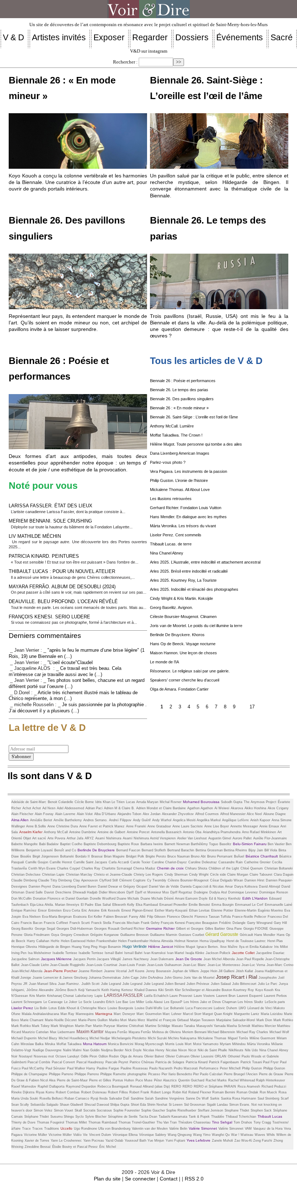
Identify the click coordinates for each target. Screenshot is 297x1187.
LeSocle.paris (275, 1002)
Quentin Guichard (191, 1080)
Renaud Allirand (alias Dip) (150, 1086)
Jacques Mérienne (56, 959)
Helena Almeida (161, 941)
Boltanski (67, 856)
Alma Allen (20, 820)
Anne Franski (136, 826)
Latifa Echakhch (157, 996)
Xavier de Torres (37, 1140)
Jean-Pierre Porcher (60, 971)
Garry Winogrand (259, 923)
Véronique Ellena (125, 1135)
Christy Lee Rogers (148, 874)
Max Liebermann (62, 1032)
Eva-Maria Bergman (57, 916)
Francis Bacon (31, 923)
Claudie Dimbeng (24, 880)
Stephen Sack (261, 1110)
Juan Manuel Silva (43, 984)
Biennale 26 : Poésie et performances (183, 380)
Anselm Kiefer (30, 832)
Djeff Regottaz (181, 892)
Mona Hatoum (94, 1044)
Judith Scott (90, 984)
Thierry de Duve (23, 1122)
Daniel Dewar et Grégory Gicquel (122, 886)
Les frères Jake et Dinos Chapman (211, 1002)
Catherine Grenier (257, 862)
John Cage (131, 977)
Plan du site (107, 1179)
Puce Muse (143, 1080)
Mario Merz (136, 1020)
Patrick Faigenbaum (224, 1062)
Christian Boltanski (278, 868)
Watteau (246, 1135)
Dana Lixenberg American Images (179, 453)
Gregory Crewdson (74, 935)
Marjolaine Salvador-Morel (235, 1020)
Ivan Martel (175, 953)
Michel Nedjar (99, 1038)
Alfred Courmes (207, 814)
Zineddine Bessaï (38, 1147)
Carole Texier (140, 862)
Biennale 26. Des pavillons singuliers (182, 399)
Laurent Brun (225, 996)
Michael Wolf (279, 1032)
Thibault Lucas (270, 1116)
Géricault (247, 935)
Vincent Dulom (100, 1135)
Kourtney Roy (243, 990)
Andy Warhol (161, 820)
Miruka (50, 1044)
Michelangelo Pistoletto (129, 1038)
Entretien (55, 910)
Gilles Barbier (215, 928)
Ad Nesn (48, 808)
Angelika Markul (209, 820)
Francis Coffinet (56, 923)
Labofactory (84, 996)
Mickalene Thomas (212, 1038)
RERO (176, 1086)
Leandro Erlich (103, 1002)
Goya (55, 935)
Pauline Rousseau (134, 1068)
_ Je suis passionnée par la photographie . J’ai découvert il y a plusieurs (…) (78, 707)
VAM (248, 1128)
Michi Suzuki (158, 1038)
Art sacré (39, 838)
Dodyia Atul (218, 892)
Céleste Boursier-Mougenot (188, 880)
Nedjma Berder (112, 1050)
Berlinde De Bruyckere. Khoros (177, 635)
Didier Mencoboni (112, 892)
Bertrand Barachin (180, 850)
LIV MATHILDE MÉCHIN (35, 536)
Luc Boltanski (174, 1008)
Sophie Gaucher (153, 1110)
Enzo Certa (71, 910)
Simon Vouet (63, 1110)
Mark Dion (264, 1020)
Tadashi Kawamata (173, 1116)
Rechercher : (125, 62)
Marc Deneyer (124, 1014)
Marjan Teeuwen (202, 1020)
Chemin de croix (170, 868)
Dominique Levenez (243, 892)
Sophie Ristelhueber (181, 1110)
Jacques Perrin (85, 959)
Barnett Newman (177, 844)
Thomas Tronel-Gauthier (136, 1122)
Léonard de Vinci (260, 1008)
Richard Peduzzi (274, 1086)
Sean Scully (20, 1104)
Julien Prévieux (198, 984)
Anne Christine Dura (62, 826)
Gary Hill (280, 923)
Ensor (42, 910)
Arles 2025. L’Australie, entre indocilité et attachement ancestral (205, 562)
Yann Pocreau (93, 1140)
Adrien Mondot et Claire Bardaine (161, 808)
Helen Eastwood (74, 941)
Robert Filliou (118, 1092)
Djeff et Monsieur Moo (152, 892)
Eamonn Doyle (196, 898)
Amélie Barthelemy (68, 820)
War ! (235, 1135)
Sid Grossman (194, 1104)
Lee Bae (122, 1002)
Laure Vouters (204, 996)
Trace (26, 1128)
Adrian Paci (94, 808)
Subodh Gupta (231, 802)
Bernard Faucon (128, 850)
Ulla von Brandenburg (114, 1128)
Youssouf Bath (136, 1140)
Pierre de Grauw (271, 1074)
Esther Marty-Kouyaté (171, 910)
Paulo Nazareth (160, 1068)
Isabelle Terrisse (65, 953)
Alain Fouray (44, 814)
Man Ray (67, 1014)
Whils (271, 1135)
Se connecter (140, 1179)
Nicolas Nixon (176, 1050)
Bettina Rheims (235, 850)
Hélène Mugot (184, 947)
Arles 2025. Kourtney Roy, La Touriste (183, 580)
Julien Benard (175, 984)
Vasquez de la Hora (268, 1128)
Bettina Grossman (210, 850)
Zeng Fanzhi (262, 1140)
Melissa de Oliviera (166, 1032)
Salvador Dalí (119, 1098)
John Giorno (174, 977)
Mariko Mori (118, 1020)
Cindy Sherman (176, 874)
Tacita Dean (148, 1116)
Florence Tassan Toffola (212, 916)
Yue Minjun (155, 1140)
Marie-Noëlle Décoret (61, 1020)
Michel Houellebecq (73, 1038)
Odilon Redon (109, 1056)
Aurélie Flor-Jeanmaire (270, 838)
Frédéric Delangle (232, 923)
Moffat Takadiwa (69, 1044)
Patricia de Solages (169, 1062)
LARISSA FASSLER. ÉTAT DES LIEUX (50, 505)
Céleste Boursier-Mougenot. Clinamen (183, 616)
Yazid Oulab (114, 1140)
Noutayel (25, 1056)
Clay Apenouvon (85, 880)
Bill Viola (270, 850)
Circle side (218, 874)
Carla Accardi (119, 862)
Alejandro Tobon (129, 814)
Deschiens (63, 892)
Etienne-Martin (245, 910)
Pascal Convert (63, 1062)
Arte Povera (56, 838)
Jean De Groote (188, 959)
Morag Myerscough (149, 1044)
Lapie (99, 996)
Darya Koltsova (246, 886)
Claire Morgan (237, 874)
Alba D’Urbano (105, 814)
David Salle (34, 892)
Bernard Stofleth (154, 850)
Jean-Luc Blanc (194, 965)
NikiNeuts (236, 1050)
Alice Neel (254, 814)
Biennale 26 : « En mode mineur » (179, 408)
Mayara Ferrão (116, 1032)
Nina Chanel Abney (166, 553)
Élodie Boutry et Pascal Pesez (75, 1147)
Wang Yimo (201, 1135)
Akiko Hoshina (255, 808)
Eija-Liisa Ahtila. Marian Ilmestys (54, 904)
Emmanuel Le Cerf (249, 904)
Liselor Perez (22, 1008)
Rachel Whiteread (242, 1080)
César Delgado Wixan (226, 880)
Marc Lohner (172, 1014)
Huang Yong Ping (84, 947)
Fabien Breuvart (115, 916)
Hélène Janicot (161, 947)
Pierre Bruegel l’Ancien (241, 1074)
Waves (260, 1135)
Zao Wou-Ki (243, 1140)
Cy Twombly (156, 880)
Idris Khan (103, 802)
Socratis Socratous (97, 1110)
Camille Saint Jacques (90, 862)
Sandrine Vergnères (169, 1098)
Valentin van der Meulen (150, 1128)
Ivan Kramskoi (155, 953)
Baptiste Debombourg (100, 844)
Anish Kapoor (260, 820)
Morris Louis (175, 1044)
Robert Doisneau (93, 1092)
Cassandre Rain (230, 862)
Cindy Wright (199, 874)
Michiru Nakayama (182, 1038)
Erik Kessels (110, 910)
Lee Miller (137, 1002)
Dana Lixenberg (65, 886)
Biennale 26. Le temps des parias (179, 390)
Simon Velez (43, 1110)
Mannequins (85, 1014)
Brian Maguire (114, 856)
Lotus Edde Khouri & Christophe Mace (77, 1008)
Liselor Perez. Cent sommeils (175, 535)
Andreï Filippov (120, 820)
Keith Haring (110, 990)
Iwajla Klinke (194, 953)
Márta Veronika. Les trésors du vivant (183, 526)
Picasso (154, 1074)
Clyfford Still (108, 880)
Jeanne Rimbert (91, 971)
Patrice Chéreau (142, 1062)
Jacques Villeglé (109, 959)
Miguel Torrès (238, 1038)
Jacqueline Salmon (25, 959)
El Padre (87, 904)
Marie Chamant (31, 1020)
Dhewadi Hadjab (85, 892)
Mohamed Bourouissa (201, 802)
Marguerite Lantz (246, 1014)
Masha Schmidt (238, 1026)
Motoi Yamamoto (205, 1044)
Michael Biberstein (221, 1032)
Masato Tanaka (183, 1026)
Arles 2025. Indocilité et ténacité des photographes (194, 589)
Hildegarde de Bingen (54, 947)
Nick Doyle (133, 1050)
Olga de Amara (131, 1056)
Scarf (285, 1098)
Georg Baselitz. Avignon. (171, 607)
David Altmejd (269, 886)
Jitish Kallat (244, 971)
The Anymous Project (260, 802)
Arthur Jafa (75, 838)
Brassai (97, 856)
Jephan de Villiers (185, 971)
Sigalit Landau (217, 1104)
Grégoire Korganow (104, 935)
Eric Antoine (90, 910)
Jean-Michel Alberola (26, 971)
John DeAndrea (151, 977)
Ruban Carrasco (76, 1098)
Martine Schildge (157, 1026)
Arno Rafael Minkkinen (259, 832)
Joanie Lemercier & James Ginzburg (60, 977)
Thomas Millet (76, 1122)
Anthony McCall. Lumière (172, 426)
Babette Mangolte (24, 844)
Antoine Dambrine (82, 832)
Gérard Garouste (221, 934)
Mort (188, 1044)
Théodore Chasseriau (194, 1122)
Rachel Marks (216, 1080)
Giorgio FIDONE (255, 928)
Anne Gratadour (159, 826)
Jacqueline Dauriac (270, 953)
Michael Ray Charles (252, 1032)
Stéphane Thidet (36, 1116)
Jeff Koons (136, 971)
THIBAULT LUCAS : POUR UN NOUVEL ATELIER (62, 571)
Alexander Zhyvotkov (178, 814)
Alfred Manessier (233, 814)
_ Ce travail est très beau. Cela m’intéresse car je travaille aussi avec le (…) (65, 671)
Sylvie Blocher (95, 1116)
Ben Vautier (277, 844)
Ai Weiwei (221, 808)
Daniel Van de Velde (164, 886)
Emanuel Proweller (173, 904)
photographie (137, 1074)
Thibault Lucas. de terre (171, 544)
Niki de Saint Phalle (212, 1050)
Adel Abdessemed (70, 808)
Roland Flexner (200, 1092)
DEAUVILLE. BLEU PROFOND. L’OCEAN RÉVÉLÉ (63, 601)
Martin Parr (83, 1026)
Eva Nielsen (31, 916)
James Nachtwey (135, 959)
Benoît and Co (65, 850)
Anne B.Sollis (36, 826)
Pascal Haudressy (90, 1062)
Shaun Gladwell (71, 1104)
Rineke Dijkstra (22, 1092)
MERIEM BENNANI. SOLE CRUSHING (50, 521)
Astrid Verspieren (163, 838)
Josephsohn (268, 977)
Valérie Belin (178, 1128)
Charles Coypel (68, 868)
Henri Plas (275, 941)
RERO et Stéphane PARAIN (215, 1086)
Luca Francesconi (198, 1008)
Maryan (152, 802)
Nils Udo (251, 1050)
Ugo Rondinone (86, 1128)
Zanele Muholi (222, 1140)
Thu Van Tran (166, 1122)
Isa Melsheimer (39, 953)
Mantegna (103, 1014)
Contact (168, 1179)
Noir (14, 1056)
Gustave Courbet (192, 935)
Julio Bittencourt (244, 984)
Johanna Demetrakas (105, 977)
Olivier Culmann (178, 1056)
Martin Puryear (104, 1026)
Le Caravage (53, 1002)
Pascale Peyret (116, 1062)
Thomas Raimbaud (102, 1122)
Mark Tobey (41, 1026)
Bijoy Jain (255, 850)
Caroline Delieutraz (202, 862)
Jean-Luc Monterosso (224, 965)
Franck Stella (101, 923)
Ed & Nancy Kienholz (225, 898)
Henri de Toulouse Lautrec (246, 941)
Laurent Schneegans (26, 1002)
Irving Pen (18, 953)
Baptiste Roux (128, 844)
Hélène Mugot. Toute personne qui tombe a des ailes (196, 444)
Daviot (49, 892)
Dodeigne (201, 892)
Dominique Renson (273, 892)
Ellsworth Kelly (123, 904)
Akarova (237, 808)
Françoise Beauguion (202, 923)
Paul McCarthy (33, 1068)
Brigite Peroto (156, 856)
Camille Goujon (36, 862)
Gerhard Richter (133, 928)
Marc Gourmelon (150, 1014)
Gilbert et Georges (190, 928)
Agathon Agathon (200, 808)
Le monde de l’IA (164, 662)
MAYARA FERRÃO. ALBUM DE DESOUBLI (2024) (62, 586)
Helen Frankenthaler (102, 941)
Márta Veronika (258, 1044)
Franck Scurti (80, 923)
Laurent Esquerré (250, 996)
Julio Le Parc (267, 984)
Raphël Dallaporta (51, 1086)
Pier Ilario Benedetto (177, 1074)
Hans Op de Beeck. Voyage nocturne (183, 644)
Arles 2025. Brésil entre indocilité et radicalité (189, 571)
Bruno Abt (198, 856)
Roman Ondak (247, 1092)
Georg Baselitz (22, 928)
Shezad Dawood (97, 1104)
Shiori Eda (139, 1104)
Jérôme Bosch (66, 990)
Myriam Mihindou (233, 1044)
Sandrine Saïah (142, 1098)
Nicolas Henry (153, 1050)
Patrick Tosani (251, 1062)
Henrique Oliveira (24, 947)
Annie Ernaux (269, 826)
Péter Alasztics (165, 1080)
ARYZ (89, 838)
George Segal (45, 928)
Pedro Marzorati (186, 1068)
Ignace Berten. (208, 947)
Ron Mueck (268, 1092)
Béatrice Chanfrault (262, 856)
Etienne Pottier (222, 910)
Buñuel (239, 856)
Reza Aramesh (249, 1086)
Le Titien (118, 802)
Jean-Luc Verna (253, 965)
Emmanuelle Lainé (278, 904)
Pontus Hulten (123, 1080)
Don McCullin (21, 898)
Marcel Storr (192, 1014)
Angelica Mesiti (185, 820)
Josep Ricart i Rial (236, 977)
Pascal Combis (39, 1062)
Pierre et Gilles (100, 1080)
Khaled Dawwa (145, 990)
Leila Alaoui (154, 1002)
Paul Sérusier (56, 1068)
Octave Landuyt (67, 1056)
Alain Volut (85, 814)
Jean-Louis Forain (132, 965)
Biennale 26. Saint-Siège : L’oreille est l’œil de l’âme (194, 417)
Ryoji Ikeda (99, 1098)
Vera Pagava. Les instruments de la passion (188, 471)
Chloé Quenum (251, 868)
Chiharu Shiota (196, 868)
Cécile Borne (84, 802)
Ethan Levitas (199, 910)
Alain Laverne (65, 814)
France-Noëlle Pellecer (249, 916)
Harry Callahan (38, 941)
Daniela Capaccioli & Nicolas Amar (206, 886)
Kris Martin (37, 996)
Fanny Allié (137, 916)
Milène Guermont (262, 1038)
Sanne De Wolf (197, 1098)
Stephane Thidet (237, 1110)
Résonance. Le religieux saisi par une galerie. (190, 671)
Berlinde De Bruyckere (96, 850)
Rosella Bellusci (51, 1098)
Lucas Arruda (136, 802)
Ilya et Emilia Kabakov (256, 947)
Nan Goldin (91, 1050)
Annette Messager (244, 826)
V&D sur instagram (148, 51)
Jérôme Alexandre (40, 990)
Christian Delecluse (26, 874)
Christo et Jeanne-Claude (113, 874)
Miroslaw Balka (32, 1044)
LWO (242, 1008)
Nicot (192, 1050)
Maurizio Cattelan (35, 1032)
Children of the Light (224, 868)
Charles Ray (90, 868)
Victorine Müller (60, 1135)
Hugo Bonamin (110, 947)
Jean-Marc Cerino (280, 965)
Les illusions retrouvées (171, 498)
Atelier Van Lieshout (192, 838)
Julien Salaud (221, 984)
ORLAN (220, 1056)
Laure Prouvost (181, 996)
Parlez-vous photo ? (167, 462)
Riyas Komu (45, 1092)
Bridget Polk (135, 856)
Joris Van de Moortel (199, 977)
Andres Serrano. (95, 820)
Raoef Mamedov (23, 1086)
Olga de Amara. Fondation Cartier (179, 689)
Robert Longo (161, 1092)
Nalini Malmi (72, 1050)
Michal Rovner (170, 802)
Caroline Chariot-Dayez (169, 862)
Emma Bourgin (223, 904)
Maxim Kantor (90, 1032)
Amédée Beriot (41, 820)
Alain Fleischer (22, 814)
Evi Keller (95, 916)
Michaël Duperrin (24, 1038)
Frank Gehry (151, 923)
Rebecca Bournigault (113, 1086)
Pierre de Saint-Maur (72, 1080)
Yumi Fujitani (175, 1140)
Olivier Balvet (154, 1056)
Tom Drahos (243, 1122)
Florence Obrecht (180, 916)
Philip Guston (252, 1068)
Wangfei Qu (221, 1135)
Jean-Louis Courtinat (101, 965)
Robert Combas (68, 1092)
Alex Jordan (151, 814)
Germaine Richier (160, 928)
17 (252, 706)
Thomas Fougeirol (50, 1122)
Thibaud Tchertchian (241, 1116)
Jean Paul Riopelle (250, 959)
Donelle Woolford (103, 898)
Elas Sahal (103, 904)
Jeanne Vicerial (115, 971)
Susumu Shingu (62, 1116)
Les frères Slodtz (250, 1002)
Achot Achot (31, 808)
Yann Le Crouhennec (66, 1140)
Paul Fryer (271, 1062)
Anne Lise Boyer (216, 826)
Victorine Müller (35, 1135)
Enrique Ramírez (24, 910)
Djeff (130, 892)
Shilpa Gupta (119, 1104)
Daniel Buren (86, 886)
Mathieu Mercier (264, 1026)
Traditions (51, 1128)
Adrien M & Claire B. (119, 808)
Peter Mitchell (230, 1068)
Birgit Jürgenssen (46, 856)
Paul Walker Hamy (81, 1068)
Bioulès (25, 856)
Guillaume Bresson (134, 935)
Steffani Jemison (210, 1110)
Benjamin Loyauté (39, 850)
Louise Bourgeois (120, 1008)
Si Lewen (176, 1104)
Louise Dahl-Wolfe (148, 1008)
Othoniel (234, 1056)
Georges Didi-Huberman (75, 928)
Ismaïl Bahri (114, 953)
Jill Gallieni (226, 971)
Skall (78, 1110)
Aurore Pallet (242, 838)
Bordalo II (82, 856)
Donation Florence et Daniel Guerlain (60, 898)
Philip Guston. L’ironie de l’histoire (179, 480)
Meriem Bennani (195, 1032)
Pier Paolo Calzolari (207, 1074)
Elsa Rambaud (147, 904)
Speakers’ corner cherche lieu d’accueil (184, 680)
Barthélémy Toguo (204, 844)
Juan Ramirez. (69, 984)
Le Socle (85, 1002)
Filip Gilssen (156, 916)
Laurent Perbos (275, 996)
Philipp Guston (274, 1068)
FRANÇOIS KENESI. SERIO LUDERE (49, 616)
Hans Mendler (264, 935)
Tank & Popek (199, 1116)
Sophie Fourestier (126, 1110)
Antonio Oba (192, 832)
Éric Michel (107, 1147)
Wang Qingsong (180, 1135)
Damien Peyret (40, 886)
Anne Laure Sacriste (187, 826)
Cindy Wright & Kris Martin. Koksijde (181, 598)
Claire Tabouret (261, 874)
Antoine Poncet (138, 832)
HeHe (55, 941)
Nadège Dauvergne (47, 1050)
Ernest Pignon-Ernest (137, 910)
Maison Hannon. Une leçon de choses (183, 653)
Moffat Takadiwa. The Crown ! (176, 435)
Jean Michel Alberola (219, 959)
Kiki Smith (165, 990)
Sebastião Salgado (44, 1104)
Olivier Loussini (202, 1056)
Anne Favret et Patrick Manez (102, 826)
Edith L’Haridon (255, 898)
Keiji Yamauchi (89, 990)
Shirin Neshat (157, 1104)
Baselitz (225, 844)
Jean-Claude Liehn (35, 965)
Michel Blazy (47, 1038)
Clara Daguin (283, 874)
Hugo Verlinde (134, 946)
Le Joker (70, 1002)
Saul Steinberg (268, 1098)
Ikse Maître (229, 947)
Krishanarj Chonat (60, 996)
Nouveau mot (44, 1056)
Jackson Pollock (218, 953)
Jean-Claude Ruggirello (67, 965)
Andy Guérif (142, 820)
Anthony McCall (56, 832)
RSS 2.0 (194, 1179)
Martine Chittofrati (130, 1026)
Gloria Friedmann (37, 935)
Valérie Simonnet (203, 1128)
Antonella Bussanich (166, 832)
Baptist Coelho (71, 844)
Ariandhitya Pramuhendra (221, 832)
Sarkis (214, 1098)
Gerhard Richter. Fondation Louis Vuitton (185, 508)
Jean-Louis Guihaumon (164, 965)
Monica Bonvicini (120, 1044)
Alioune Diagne (274, 814)
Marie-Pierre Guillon (93, 1020)
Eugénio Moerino (270, 910)
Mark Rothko (283, 1020)
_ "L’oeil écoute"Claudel (68, 662)
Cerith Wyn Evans (42, 868)
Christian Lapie (53, 874)
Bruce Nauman (179, 856)
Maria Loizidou (272, 1014)
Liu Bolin (40, 1008)
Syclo (79, 1116)
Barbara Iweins (152, 844)
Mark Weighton (62, 1026)
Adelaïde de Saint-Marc (28, 802)
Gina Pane (234, 928)
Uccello (66, 1128)
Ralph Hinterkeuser (270, 1080)
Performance (208, 1068)
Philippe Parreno (61, 1074)
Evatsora (80, 916)
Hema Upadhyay (212, 941)
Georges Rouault (107, 928)
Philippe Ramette (113, 1074)
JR (25, 984)
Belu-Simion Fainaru (250, 844)
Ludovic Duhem (225, 1008)
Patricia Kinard (197, 1062)
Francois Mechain (126, 923)
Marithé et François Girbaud (168, 1020)
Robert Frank (139, 1092)
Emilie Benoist (199, 904)
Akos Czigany (278, 808)
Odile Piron (89, 1056)
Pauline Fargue (108, 1068)
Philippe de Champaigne (29, 1074)
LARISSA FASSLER (123, 995)
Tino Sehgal (222, 1122)
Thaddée (217, 1116)
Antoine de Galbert (111, 832)
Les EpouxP (173, 1002)
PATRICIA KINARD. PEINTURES (44, 556)
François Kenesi (173, 923)
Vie (85, 1135)
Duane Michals (128, 898)
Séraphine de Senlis (123, 1116)
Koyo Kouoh (264, 990)
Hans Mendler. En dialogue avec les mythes (188, 517)
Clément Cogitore (132, 880)
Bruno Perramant (220, 856)
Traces (37, 1128)
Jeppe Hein (209, 971)
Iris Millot (281, 947)
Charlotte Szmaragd (117, 868)
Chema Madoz (144, 868)
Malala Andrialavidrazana (40, 1014)
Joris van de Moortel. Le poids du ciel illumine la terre (196, 625)
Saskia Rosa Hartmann (238, 1098)
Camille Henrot (61, 862)
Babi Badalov (49, 844)
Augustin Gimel (219, 838)
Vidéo (77, 1135)
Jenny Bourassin (158, 971)
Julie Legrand (111, 984)
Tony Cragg (262, 1122)
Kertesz (127, 990)
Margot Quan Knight (217, 1014)
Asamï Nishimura (108, 838)
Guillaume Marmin (163, 935)
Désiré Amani (174, 898)
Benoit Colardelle (60, 802)
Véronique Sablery (152, 1135)
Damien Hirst (254, 880)
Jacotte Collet (243, 953)
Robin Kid (179, 1092)
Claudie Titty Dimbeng (55, 880)
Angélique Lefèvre (235, 820)
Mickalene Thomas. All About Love (180, 489)
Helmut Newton (186, 941)
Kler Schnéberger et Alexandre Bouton (204, 990)
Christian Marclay (79, 874)
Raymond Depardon (81, 1086)
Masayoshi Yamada (211, 1026)
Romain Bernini (223, 1092)
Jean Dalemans (162, 959)
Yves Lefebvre (198, 1140)
